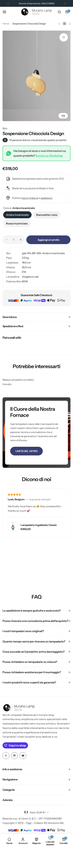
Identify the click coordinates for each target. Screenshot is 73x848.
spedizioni (46, 198)
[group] (36, 76)
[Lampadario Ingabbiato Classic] (13, 527)
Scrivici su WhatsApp (49, 155)
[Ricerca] (59, 12)
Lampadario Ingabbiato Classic (39, 525)
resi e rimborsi (30, 198)
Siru (5, 128)
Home (6, 23)
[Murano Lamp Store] (36, 11)
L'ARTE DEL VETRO (26, 451)
